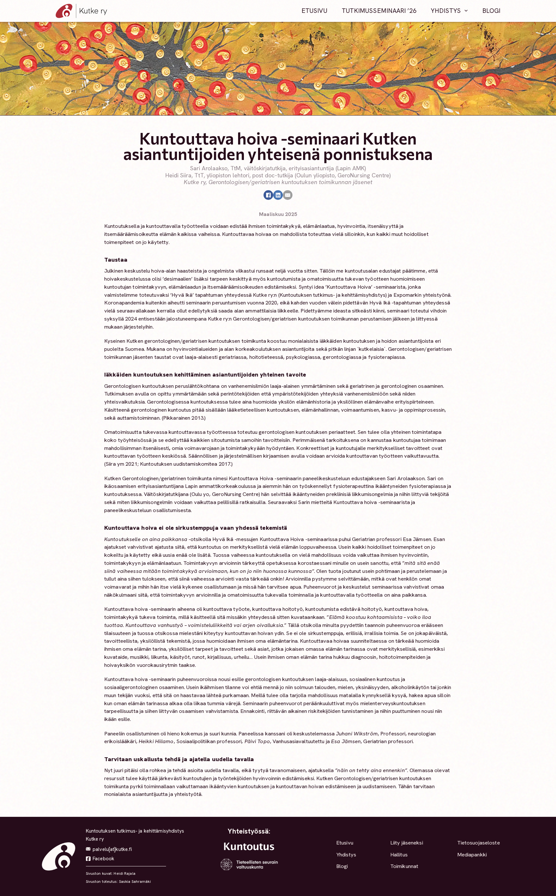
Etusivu (314, 11)
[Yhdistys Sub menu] (466, 11)
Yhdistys (446, 11)
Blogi (491, 11)
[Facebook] (268, 195)
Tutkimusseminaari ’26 (379, 11)
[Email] (287, 195)
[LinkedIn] (278, 195)
